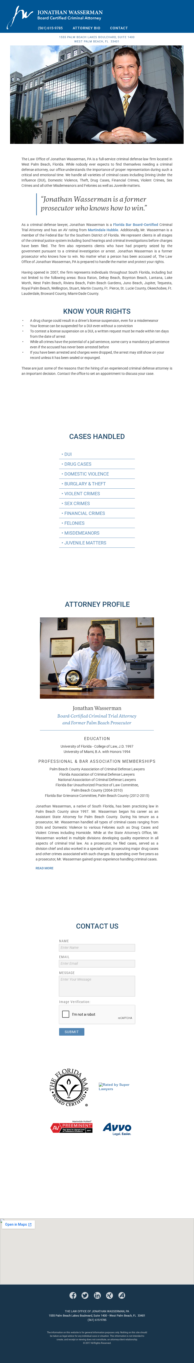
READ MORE (44, 868)
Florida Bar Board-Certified (135, 224)
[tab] (97, 454)
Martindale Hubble (103, 229)
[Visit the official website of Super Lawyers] (121, 1089)
